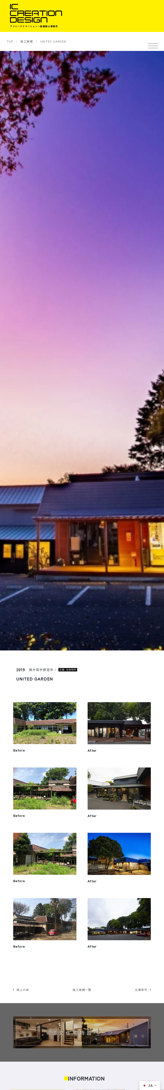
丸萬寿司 (141, 990)
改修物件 (71, 669)
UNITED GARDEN (53, 41)
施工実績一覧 (82, 990)
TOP (10, 41)
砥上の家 (23, 990)
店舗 (61, 669)
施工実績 (26, 41)
